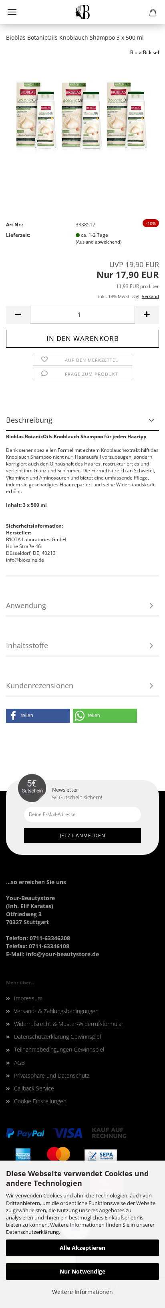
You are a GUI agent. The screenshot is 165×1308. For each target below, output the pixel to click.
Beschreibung (29, 420)
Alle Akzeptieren (82, 1248)
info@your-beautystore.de (62, 954)
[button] (38, 716)
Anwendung (26, 605)
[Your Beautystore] (82, 12)
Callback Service (34, 1088)
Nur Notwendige (82, 1271)
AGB (19, 1062)
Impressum (28, 998)
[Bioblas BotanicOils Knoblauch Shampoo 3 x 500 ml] (83, 108)
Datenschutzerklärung (32, 1231)
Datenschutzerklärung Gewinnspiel (57, 1036)
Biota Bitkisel (144, 52)
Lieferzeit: (18, 235)
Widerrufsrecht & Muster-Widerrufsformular (68, 1024)
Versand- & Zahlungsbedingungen (56, 1011)
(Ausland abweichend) (98, 242)
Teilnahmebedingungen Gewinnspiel (59, 1049)
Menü (12, 12)
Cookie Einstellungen (40, 1101)
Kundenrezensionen (39, 685)
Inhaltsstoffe (27, 645)
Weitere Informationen (82, 1292)
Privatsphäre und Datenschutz (51, 1075)
